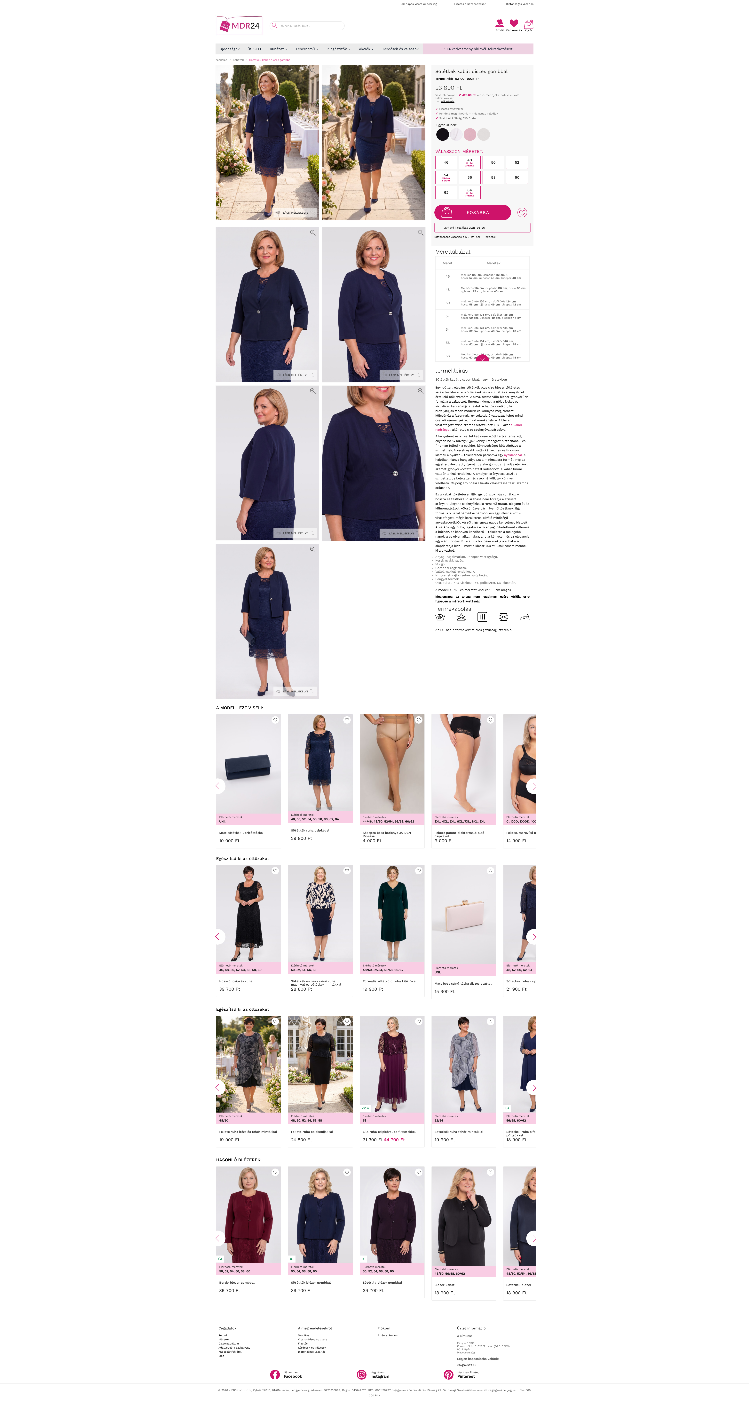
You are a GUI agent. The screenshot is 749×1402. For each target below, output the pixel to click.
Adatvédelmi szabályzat (234, 1347)
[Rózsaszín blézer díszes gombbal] (470, 134)
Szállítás (303, 1335)
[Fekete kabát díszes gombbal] (442, 134)
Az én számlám (387, 1335)
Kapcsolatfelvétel (229, 1351)
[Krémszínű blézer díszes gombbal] (456, 134)
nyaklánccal (513, 455)
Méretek (223, 1339)
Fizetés (303, 1343)
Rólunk (223, 1335)
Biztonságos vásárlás (519, 3)
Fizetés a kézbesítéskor (470, 3)
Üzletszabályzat (228, 1343)
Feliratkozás (447, 101)
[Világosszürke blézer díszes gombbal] (483, 134)
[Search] (274, 25)
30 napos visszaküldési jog (419, 3)
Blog (221, 1355)
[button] (217, 786)
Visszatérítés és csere (312, 1339)
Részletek (490, 236)
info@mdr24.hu (466, 1365)
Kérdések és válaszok (312, 1347)
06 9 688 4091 (471, 24)
